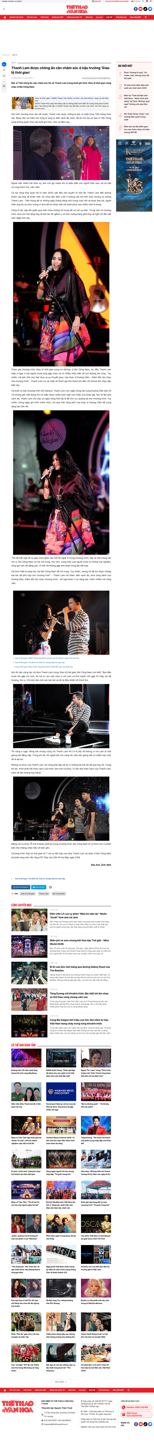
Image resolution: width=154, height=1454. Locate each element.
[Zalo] (150, 9)
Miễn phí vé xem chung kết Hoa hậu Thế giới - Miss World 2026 (79, 942)
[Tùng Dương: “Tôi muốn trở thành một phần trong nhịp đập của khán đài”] (96, 1125)
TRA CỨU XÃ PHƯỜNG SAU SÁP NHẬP (117, 1)
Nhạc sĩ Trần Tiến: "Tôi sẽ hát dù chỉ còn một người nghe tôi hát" (25, 1203)
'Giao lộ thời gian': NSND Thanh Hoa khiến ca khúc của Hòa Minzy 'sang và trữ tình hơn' (47, 658)
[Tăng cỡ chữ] (4, 81)
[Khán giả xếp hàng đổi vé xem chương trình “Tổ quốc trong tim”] (96, 1190)
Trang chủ (6, 55)
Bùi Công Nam (59, 894)
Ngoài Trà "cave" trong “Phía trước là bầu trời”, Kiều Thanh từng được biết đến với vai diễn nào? (96, 1073)
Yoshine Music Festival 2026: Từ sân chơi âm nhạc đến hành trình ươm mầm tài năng (60, 1140)
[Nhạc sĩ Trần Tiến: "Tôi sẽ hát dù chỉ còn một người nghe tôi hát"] (26, 1190)
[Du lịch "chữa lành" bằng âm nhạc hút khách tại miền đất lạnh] (26, 1159)
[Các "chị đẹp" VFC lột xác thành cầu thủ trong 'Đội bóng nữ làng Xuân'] (26, 1352)
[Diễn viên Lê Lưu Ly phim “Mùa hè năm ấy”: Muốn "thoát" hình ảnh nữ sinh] (29, 920)
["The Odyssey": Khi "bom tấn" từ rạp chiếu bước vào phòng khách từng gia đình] (26, 1254)
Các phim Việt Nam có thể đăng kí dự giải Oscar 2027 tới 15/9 (95, 1237)
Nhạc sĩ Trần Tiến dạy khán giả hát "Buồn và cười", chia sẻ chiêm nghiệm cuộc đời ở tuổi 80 (26, 1140)
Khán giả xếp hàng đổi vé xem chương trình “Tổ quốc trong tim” (95, 1203)
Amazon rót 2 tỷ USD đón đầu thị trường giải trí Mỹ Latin (95, 1268)
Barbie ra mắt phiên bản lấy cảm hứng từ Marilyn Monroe (95, 1301)
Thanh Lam (43, 894)
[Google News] (96, 79)
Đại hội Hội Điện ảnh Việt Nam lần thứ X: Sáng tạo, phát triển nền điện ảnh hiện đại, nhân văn (60, 1205)
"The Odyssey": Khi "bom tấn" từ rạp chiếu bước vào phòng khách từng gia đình (25, 1270)
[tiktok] (145, 9)
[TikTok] (151, 1)
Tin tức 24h (32, 17)
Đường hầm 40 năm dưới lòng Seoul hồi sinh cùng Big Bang (24, 1071)
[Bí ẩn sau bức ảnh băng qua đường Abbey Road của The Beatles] (29, 973)
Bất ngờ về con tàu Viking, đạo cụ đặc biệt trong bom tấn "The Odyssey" (60, 1368)
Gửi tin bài (136, 1)
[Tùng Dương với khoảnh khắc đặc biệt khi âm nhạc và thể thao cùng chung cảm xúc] (29, 999)
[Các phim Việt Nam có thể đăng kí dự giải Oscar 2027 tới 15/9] (96, 1223)
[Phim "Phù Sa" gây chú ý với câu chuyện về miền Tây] (26, 1321)
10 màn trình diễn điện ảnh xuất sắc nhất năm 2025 (136, 86)
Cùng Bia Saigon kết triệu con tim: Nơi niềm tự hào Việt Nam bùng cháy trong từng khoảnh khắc (79, 1022)
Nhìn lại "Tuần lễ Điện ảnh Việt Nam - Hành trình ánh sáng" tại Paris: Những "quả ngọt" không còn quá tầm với (137, 101)
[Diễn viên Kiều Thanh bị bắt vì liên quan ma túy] (26, 1091)
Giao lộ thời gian (28, 894)
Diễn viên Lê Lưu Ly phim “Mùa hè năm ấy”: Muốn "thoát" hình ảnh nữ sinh (78, 915)
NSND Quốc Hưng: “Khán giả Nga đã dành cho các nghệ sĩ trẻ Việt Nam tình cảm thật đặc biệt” (60, 1073)
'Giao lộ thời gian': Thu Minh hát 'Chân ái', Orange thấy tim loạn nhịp (40, 663)
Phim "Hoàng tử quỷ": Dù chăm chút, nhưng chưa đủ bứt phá (136, 75)
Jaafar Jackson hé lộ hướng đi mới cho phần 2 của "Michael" (24, 1237)
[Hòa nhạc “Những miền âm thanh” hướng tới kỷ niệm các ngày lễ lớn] (96, 1159)
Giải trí (14, 55)
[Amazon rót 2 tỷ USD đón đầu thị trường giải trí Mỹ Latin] (96, 1254)
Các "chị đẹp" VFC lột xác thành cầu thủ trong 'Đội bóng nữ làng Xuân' (25, 1368)
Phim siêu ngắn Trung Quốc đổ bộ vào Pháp (61, 1237)
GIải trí (109, 17)
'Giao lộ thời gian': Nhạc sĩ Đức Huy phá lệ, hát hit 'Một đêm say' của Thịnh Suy (44, 667)
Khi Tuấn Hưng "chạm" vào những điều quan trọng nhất (136, 117)
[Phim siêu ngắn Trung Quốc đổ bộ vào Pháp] (61, 1223)
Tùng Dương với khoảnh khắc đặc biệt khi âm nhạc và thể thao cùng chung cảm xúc (79, 995)
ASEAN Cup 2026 (16, 17)
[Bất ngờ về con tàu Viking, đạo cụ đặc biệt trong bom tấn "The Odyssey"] (61, 1352)
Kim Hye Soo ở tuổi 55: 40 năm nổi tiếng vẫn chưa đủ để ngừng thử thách (25, 1303)
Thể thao (45, 17)
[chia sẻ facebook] (4, 70)
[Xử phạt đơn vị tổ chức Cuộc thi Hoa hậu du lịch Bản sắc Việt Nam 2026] (96, 1352)
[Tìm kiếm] (4, 9)
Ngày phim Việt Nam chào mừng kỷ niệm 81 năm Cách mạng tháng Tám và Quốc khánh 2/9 (61, 1270)
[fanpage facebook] (136, 9)
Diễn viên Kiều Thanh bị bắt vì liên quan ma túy (26, 1105)
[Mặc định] (4, 86)
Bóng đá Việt (57, 17)
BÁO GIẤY (98, 1)
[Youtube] (147, 1)
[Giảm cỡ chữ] (4, 91)
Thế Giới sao (121, 17)
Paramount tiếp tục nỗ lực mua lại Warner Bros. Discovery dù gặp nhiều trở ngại (61, 1107)
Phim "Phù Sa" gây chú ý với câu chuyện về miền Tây (25, 1335)
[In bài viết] (4, 76)
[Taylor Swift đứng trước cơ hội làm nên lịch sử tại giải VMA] (96, 1321)
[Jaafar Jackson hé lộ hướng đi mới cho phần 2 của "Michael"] (26, 1223)
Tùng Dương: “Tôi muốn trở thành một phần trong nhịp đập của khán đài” (96, 1140)
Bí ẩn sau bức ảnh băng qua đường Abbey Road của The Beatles (80, 968)
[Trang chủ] (5, 17)
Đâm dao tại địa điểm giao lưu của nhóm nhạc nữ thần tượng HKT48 (137, 129)
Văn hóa (89, 17)
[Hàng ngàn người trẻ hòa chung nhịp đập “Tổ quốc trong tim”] (61, 1159)
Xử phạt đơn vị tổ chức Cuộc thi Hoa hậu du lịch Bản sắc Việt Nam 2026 (95, 1368)
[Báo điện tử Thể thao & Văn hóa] (77, 9)
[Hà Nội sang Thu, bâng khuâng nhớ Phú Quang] (61, 1288)
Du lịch (99, 17)
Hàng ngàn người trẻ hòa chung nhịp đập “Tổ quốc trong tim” (60, 1172)
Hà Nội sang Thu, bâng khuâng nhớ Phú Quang (59, 1301)
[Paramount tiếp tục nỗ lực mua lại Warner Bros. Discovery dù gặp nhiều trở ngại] (61, 1091)
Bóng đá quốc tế (74, 17)
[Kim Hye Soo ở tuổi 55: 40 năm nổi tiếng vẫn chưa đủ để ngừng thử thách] (26, 1288)
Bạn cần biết (135, 17)
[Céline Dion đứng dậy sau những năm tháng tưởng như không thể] (61, 1321)
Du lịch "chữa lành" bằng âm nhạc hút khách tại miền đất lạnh (26, 1172)
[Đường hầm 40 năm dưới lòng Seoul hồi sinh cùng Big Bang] (26, 1058)
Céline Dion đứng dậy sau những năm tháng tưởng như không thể (60, 1335)
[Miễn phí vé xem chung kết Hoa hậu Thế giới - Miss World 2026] (29, 946)
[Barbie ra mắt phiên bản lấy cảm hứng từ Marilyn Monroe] (96, 1288)
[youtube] (140, 9)
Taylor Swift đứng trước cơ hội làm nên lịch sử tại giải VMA (94, 1335)
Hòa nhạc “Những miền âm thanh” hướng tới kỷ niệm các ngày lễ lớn (96, 1172)
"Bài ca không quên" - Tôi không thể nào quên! (95, 1105)
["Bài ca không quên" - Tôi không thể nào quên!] (96, 1091)
